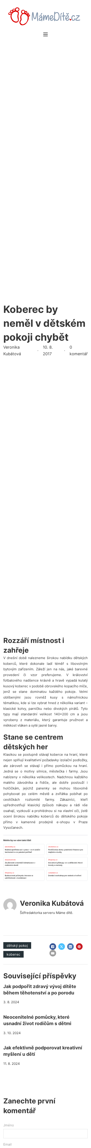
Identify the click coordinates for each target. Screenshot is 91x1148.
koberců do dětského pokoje (64, 816)
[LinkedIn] (70, 946)
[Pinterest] (79, 946)
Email (7, 1144)
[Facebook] (52, 946)
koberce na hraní (63, 754)
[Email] (52, 953)
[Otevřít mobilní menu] (45, 34)
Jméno (8, 1125)
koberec (13, 954)
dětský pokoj (17, 945)
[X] (61, 946)
